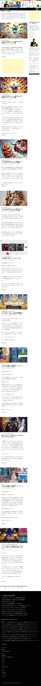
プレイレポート (4, 256)
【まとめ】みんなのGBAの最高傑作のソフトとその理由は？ (12, 603)
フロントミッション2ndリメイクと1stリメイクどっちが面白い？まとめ (14, 609)
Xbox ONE (13, 311)
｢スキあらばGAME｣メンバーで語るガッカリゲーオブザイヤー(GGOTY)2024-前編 (12, 209)
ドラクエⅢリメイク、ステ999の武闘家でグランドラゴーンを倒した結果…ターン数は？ (12, 313)
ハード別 (3, 660)
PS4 (2, 311)
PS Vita (3, 670)
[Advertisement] (12, 66)
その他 (3, 676)
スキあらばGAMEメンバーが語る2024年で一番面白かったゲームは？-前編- (12, 97)
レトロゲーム (4, 674)
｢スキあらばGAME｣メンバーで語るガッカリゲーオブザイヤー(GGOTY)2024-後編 (12, 162)
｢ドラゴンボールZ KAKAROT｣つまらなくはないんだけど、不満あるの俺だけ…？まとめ (16, 631)
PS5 (2, 662)
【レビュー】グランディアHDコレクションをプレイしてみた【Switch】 (14, 607)
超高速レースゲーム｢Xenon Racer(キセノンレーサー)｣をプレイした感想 (14, 622)
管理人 (10, 44)
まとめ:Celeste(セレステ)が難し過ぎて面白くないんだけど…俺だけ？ (13, 636)
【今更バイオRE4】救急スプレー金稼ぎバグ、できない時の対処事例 (13, 599)
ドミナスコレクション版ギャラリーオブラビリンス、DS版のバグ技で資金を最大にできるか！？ (12, 547)
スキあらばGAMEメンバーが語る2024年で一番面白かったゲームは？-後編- (12, 42)
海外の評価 (3, 655)
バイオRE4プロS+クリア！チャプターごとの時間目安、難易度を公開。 (14, 597)
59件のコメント (14, 211)
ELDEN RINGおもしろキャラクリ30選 (8, 601)
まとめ (3, 364)
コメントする (14, 44)
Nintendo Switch (9, 256)
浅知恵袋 (4, 311)
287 (18, 587)
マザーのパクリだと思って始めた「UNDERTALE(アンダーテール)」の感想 (14, 638)
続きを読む (4, 56)
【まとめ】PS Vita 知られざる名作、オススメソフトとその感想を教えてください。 (16, 605)
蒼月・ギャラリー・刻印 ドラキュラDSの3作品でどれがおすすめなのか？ (12, 436)
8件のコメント (14, 164)
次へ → (22, 587)
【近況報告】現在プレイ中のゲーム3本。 (11, 258)
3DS (3, 668)
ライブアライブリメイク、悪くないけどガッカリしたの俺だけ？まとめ (14, 627)
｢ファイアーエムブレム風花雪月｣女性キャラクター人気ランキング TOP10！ (14, 615)
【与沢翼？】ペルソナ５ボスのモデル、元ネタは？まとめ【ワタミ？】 (14, 611)
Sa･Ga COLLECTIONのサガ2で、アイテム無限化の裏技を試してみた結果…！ (15, 613)
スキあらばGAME (5, 9)
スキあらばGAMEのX (12, 403)
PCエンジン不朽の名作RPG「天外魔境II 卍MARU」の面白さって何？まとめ (14, 640)
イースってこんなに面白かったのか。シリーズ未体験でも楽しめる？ (13, 624)
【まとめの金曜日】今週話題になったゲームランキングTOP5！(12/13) (12, 366)
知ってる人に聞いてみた (5, 40)
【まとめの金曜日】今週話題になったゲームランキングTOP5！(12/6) (12, 486)
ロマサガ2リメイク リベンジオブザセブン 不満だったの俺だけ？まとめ (14, 634)
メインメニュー (39, 9)
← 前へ (5, 587)
